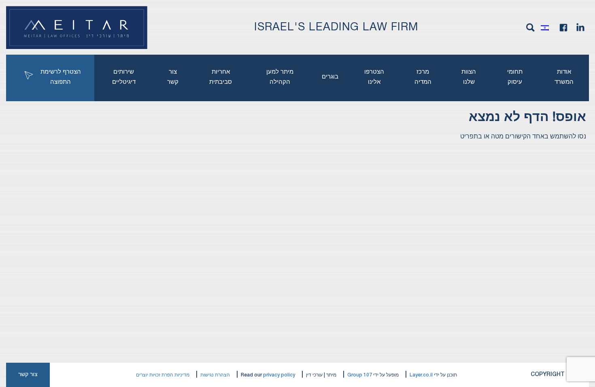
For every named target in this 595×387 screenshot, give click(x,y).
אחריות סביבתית (220, 77)
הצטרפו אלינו (374, 77)
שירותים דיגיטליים (124, 77)
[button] (547, 27)
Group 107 (359, 375)
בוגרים (330, 77)
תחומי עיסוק (515, 77)
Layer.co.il (421, 375)
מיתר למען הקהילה (279, 77)
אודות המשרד (564, 77)
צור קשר (172, 77)
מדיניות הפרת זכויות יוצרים (162, 375)
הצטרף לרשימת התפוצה (60, 77)
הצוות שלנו (468, 77)
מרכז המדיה (422, 77)
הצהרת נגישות (215, 375)
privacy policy (279, 375)
